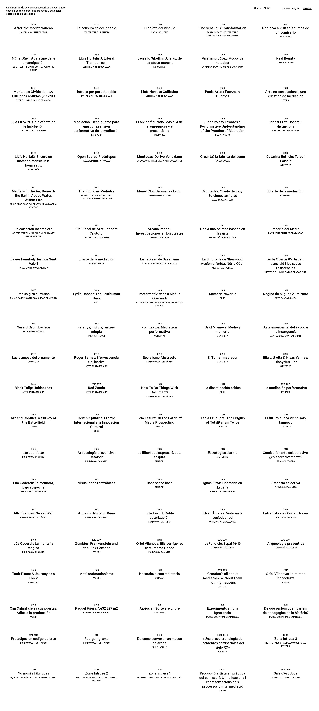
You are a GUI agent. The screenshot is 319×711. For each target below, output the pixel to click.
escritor (44, 7)
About (266, 8)
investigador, (59, 7)
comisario (33, 7)
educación (56, 10)
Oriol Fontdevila (15, 7)
